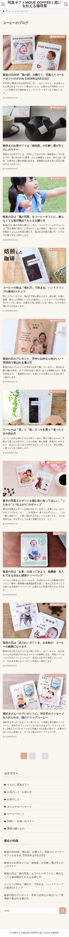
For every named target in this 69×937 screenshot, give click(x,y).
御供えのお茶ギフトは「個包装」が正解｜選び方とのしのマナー (34, 864)
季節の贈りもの (15, 828)
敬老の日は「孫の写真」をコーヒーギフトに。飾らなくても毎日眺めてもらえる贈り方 (34, 875)
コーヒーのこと (15, 813)
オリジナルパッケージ (19, 806)
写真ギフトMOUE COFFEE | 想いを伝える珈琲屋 (34, 4)
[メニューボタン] (3, 4)
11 (45, 755)
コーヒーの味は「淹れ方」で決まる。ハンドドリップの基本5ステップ (34, 886)
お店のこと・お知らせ (19, 791)
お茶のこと (13, 799)
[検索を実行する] (62, 910)
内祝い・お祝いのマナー (20, 821)
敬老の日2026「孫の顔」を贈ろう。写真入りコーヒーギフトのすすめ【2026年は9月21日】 (34, 853)
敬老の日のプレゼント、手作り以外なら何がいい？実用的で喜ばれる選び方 (34, 897)
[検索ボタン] (66, 4)
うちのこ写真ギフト (18, 784)
